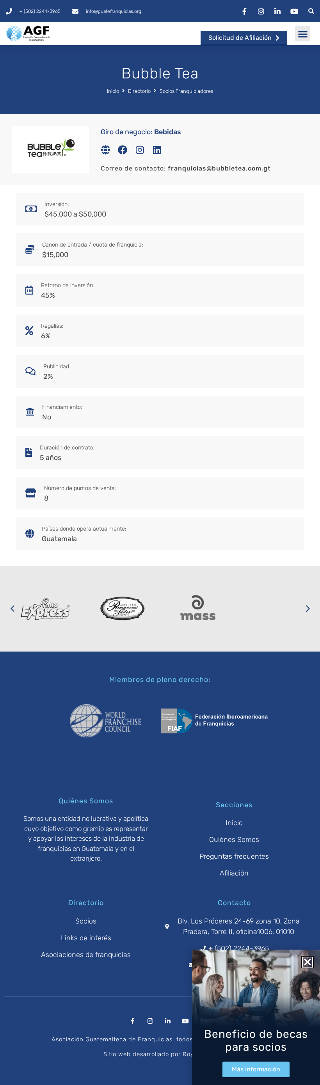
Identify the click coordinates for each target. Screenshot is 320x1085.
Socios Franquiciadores (186, 91)
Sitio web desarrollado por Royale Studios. (166, 1054)
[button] (302, 33)
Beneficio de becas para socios (256, 1041)
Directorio (139, 91)
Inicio (113, 91)
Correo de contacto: (186, 168)
